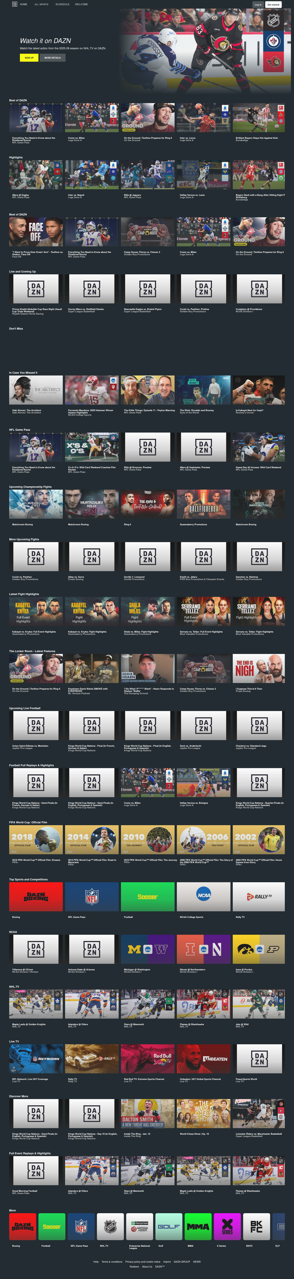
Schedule (63, 4)
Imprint (167, 1261)
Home (23, 4)
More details (53, 57)
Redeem (134, 1266)
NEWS (197, 1261)
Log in (258, 4)
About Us (147, 1266)
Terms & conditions (112, 1261)
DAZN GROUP (182, 1261)
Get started (273, 4)
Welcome (81, 4)
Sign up (29, 57)
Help (96, 1261)
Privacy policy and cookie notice (142, 1261)
